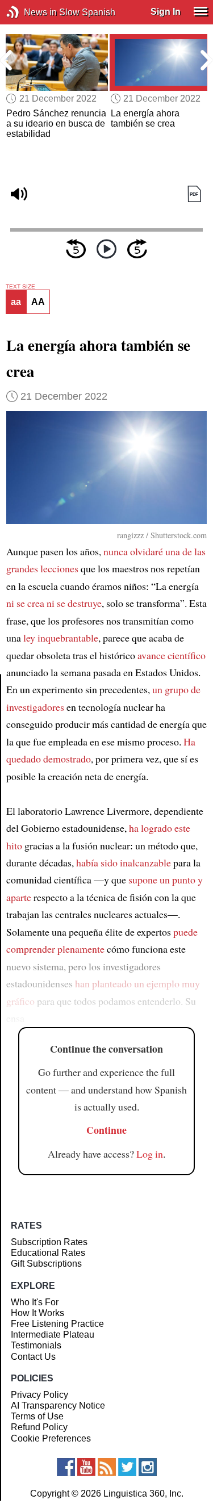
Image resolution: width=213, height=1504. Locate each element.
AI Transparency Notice (58, 1405)
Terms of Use (37, 1416)
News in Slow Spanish (30, 12)
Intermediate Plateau (52, 1334)
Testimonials (36, 1345)
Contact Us (33, 1356)
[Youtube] (86, 1467)
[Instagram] (148, 1467)
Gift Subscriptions (46, 1263)
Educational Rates (48, 1253)
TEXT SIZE (20, 287)
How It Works (37, 1313)
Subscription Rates (49, 1242)
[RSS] (107, 1467)
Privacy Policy (39, 1395)
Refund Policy (39, 1427)
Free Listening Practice (57, 1324)
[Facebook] (66, 1467)
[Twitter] (127, 1467)
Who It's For (35, 1302)
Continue (106, 1129)
